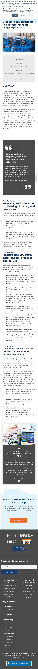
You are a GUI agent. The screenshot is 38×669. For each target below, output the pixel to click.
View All (29, 597)
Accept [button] (15, 15)
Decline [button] (23, 15)
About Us (9, 630)
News (9, 639)
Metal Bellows (9, 591)
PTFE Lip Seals (9, 609)
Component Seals (9, 588)
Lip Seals (9, 606)
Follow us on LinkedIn (20, 663)
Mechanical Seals (9, 581)
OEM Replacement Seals (9, 595)
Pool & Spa (29, 594)
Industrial (29, 588)
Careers (9, 642)
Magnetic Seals (9, 601)
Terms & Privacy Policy (19, 657)
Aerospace (29, 585)
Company (9, 627)
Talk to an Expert (18, 520)
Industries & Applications (29, 581)
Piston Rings (9, 619)
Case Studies (9, 636)
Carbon (9, 614)
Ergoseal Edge (9, 633)
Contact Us (9, 645)
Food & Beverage (29, 591)
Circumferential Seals (9, 585)
